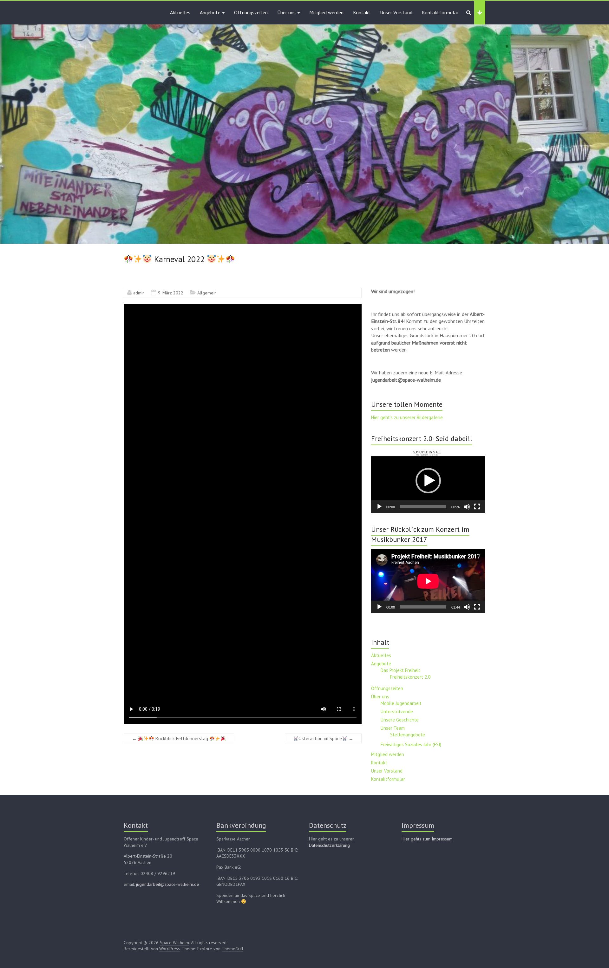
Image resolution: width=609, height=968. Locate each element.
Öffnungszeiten (251, 12)
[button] (428, 480)
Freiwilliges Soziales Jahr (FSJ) (411, 744)
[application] (428, 480)
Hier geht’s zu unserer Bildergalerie (407, 417)
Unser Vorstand (396, 12)
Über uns (286, 12)
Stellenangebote (407, 735)
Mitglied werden (326, 12)
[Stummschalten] (467, 507)
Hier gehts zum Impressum (427, 839)
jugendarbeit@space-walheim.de (167, 884)
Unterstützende (397, 711)
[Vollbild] (477, 507)
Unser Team (393, 728)
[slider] (423, 506)
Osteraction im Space (325, 738)
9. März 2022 (170, 293)
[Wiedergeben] (379, 507)
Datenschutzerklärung (329, 845)
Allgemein (207, 293)
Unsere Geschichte (400, 720)
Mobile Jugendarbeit (401, 703)
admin (139, 293)
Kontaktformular (440, 12)
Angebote (210, 12)
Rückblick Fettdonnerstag (170, 738)
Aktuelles (180, 12)
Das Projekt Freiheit (400, 670)
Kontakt (361, 12)
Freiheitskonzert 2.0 (410, 677)
